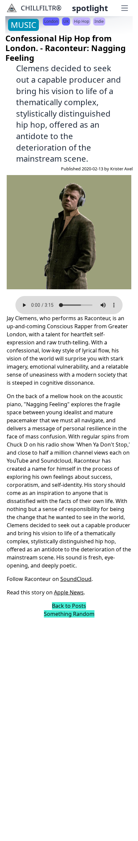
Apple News (69, 592)
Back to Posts (69, 605)
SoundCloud (75, 579)
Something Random (69, 614)
